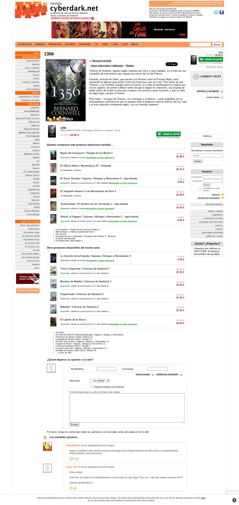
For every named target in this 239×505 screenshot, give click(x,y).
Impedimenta (33, 189)
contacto (219, 229)
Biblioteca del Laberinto (29, 132)
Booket (36, 182)
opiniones (85, 44)
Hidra (37, 140)
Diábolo (36, 157)
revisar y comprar (208, 90)
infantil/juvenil (33, 71)
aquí (203, 498)
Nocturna (35, 147)
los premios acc (32, 246)
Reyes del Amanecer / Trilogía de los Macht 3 (86, 153)
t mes (104, 44)
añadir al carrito (73, 157)
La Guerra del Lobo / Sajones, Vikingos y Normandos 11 (81, 348)
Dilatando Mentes (31, 129)
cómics (36, 78)
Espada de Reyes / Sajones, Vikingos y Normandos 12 (80, 344)
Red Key (35, 200)
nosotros (219, 225)
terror (36, 268)
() (100, 157)
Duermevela (33, 204)
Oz (38, 161)
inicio (36, 53)
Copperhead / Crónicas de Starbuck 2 (81, 294)
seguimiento (217, 215)
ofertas (35, 93)
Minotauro (34, 115)
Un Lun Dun (61, 234)
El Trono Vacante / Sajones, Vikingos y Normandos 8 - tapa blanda (98, 178)
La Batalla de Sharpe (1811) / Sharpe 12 (74, 339)
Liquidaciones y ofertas (28, 96)
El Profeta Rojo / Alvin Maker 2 (69, 241)
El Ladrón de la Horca (73, 319)
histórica (207, 136)
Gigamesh (34, 193)
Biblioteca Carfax (31, 154)
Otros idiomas (33, 214)
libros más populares (30, 225)
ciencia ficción (33, 61)
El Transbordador (31, 172)
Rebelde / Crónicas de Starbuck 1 (79, 306)
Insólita (36, 179)
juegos (36, 85)
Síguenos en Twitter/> (216, 12)
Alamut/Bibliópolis (31, 111)
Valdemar (35, 125)
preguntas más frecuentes (211, 222)
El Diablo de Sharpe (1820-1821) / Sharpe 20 (76, 350)
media (134, 44)
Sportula (35, 164)
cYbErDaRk (72, 445)
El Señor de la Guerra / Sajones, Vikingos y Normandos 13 (82, 341)
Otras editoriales (31, 211)
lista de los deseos (214, 204)
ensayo (36, 75)
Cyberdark (34, 108)
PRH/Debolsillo (32, 136)
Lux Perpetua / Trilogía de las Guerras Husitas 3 (78, 229)
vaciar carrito (213, 97)
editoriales (33, 104)
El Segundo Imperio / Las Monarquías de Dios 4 (88, 191)
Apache (35, 168)
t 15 (96, 44)
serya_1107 (72, 467)
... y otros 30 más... (64, 353)
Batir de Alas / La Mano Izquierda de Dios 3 (75, 232)
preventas (55, 44)
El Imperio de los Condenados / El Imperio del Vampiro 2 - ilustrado (86, 236)
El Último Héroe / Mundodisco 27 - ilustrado (85, 165)
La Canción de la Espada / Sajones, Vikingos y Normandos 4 (95, 256)
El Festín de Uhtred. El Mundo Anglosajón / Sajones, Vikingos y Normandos (90, 335)
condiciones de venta (213, 218)
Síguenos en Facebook (221, 12)
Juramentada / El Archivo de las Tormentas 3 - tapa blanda (94, 204)
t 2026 (114, 44)
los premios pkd (32, 243)
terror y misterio (32, 68)
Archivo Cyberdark (27, 290)
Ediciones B (34, 122)
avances (40, 44)
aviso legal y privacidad (212, 232)
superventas (33, 229)
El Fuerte (60, 332)
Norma (36, 196)
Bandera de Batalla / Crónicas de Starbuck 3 (85, 281)
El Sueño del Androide (65, 238)
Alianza (36, 143)
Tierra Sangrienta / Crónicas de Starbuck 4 (84, 268)
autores (70, 44)
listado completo (215, 211)
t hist (124, 44)
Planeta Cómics (32, 175)
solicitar (70, 170)
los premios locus (31, 239)
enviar (197, 161)
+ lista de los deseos (214, 67)
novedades (25, 44)
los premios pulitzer (30, 253)
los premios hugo (31, 232)
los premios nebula (30, 236)
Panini (36, 207)
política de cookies (214, 236)
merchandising (32, 89)
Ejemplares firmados (30, 100)
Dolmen (35, 150)
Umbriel (35, 186)
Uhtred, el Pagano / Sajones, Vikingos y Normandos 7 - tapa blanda (99, 216)
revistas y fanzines (30, 82)
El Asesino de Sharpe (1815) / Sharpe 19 (74, 337)
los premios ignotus (30, 257)
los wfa (36, 250)
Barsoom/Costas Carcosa (27, 118)
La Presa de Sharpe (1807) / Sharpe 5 (73, 346)
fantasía (35, 64)
